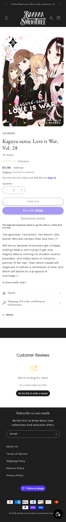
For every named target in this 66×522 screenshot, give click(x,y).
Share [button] (9, 314)
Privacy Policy (14, 475)
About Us (12, 446)
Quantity (7, 183)
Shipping (6, 172)
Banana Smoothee (26, 513)
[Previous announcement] (5, 4)
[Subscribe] (55, 434)
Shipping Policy (15, 461)
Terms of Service (17, 453)
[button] (6, 18)
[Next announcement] (60, 4)
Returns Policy (15, 468)
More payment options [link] (33, 218)
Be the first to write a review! (33, 393)
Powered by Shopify (47, 513)
